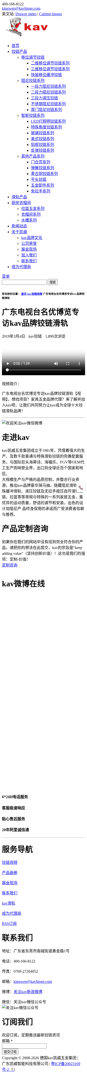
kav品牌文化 (31, 238)
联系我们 (29, 261)
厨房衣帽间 (21, 203)
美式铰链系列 (42, 139)
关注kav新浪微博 (28, 992)
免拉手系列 (40, 191)
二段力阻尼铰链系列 (48, 92)
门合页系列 (40, 162)
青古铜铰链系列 (44, 174)
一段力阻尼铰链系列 (48, 86)
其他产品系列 (32, 156)
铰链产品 (19, 51)
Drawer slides (25, 14)
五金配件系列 (42, 185)
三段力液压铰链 (44, 98)
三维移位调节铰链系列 (50, 69)
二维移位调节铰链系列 (50, 63)
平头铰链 (38, 179)
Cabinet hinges (50, 14)
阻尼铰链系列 (32, 81)
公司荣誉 (29, 243)
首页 (15, 46)
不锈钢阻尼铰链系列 (48, 104)
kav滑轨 (8, 903)
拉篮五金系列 (32, 209)
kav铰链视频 (34, 293)
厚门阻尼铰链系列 (46, 110)
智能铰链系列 (32, 115)
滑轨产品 (19, 197)
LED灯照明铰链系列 (48, 121)
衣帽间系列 (31, 214)
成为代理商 (21, 267)
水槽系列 (29, 220)
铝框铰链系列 (42, 145)
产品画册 (9, 873)
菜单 (6, 276)
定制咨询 (9, 565)
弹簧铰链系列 (42, 168)
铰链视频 (9, 862)
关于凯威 (19, 232)
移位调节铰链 (32, 57)
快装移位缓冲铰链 (46, 75)
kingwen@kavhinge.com (21, 8)
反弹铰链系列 (42, 150)
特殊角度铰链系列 (46, 127)
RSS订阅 (9, 924)
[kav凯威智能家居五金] (26, 36)
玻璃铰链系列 (42, 133)
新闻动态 (19, 226)
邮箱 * (7, 1041)
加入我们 (29, 255)
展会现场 (29, 249)
